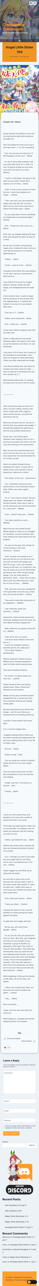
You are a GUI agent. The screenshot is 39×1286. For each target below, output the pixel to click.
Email (7, 1111)
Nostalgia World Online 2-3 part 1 (19, 1227)
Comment (8, 1073)
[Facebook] (31, 3)
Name (7, 1101)
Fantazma (15, 56)
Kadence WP (28, 1280)
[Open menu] (19, 40)
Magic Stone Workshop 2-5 (16, 1216)
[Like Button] (5, 1047)
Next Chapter (27, 1041)
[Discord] (35, 3)
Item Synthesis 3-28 (13, 1211)
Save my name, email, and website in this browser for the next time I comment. (20, 1127)
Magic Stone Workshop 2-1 (21, 1257)
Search (5, 1142)
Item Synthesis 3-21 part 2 (16, 1205)
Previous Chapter (13, 1038)
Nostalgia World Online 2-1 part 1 (23, 1262)
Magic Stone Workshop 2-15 (17, 1222)
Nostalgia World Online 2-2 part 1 (23, 1245)
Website (7, 1120)
